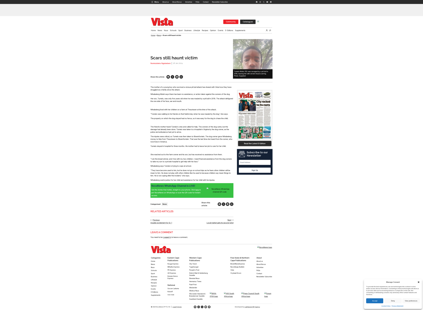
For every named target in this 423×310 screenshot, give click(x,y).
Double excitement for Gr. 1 (161, 223)
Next (229, 220)
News (159, 35)
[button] (418, 282)
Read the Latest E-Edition (254, 143)
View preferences (411, 301)
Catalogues (248, 22)
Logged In (167, 237)
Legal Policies (177, 307)
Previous (156, 220)
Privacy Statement (397, 306)
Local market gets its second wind (220, 223)
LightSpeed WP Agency (252, 307)
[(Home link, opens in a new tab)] (161, 249)
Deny (393, 301)
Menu (156, 2)
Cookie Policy (386, 306)
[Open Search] (270, 30)
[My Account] (266, 30)
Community (231, 22)
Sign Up (255, 170)
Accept (374, 301)
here (197, 190)
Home (153, 35)
